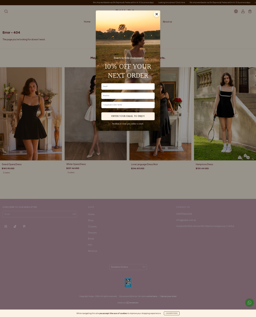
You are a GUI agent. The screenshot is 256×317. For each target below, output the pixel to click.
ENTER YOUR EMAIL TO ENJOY (128, 116)
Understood (172, 313)
